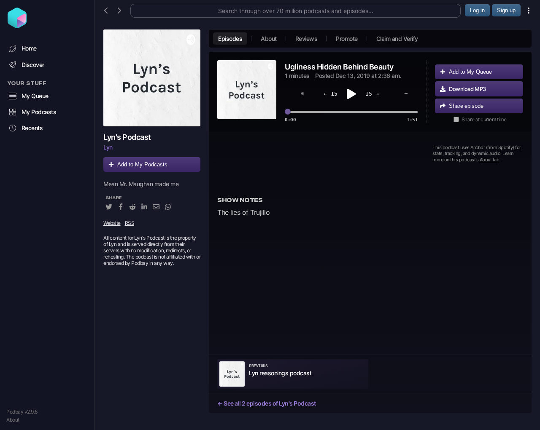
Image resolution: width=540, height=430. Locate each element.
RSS (130, 223)
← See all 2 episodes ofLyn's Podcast (266, 403)
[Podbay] (17, 25)
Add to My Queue (470, 72)
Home (29, 48)
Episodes (230, 38)
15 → (372, 94)
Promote (347, 38)
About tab (490, 160)
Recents (32, 127)
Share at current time (484, 119)
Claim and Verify (397, 38)
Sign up (506, 10)
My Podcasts (39, 111)
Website (112, 223)
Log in (477, 10)
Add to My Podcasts (142, 164)
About (12, 420)
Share (466, 106)
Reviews (306, 38)
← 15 (331, 94)
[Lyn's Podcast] (151, 77)
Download (467, 88)
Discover (33, 64)
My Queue (35, 95)
